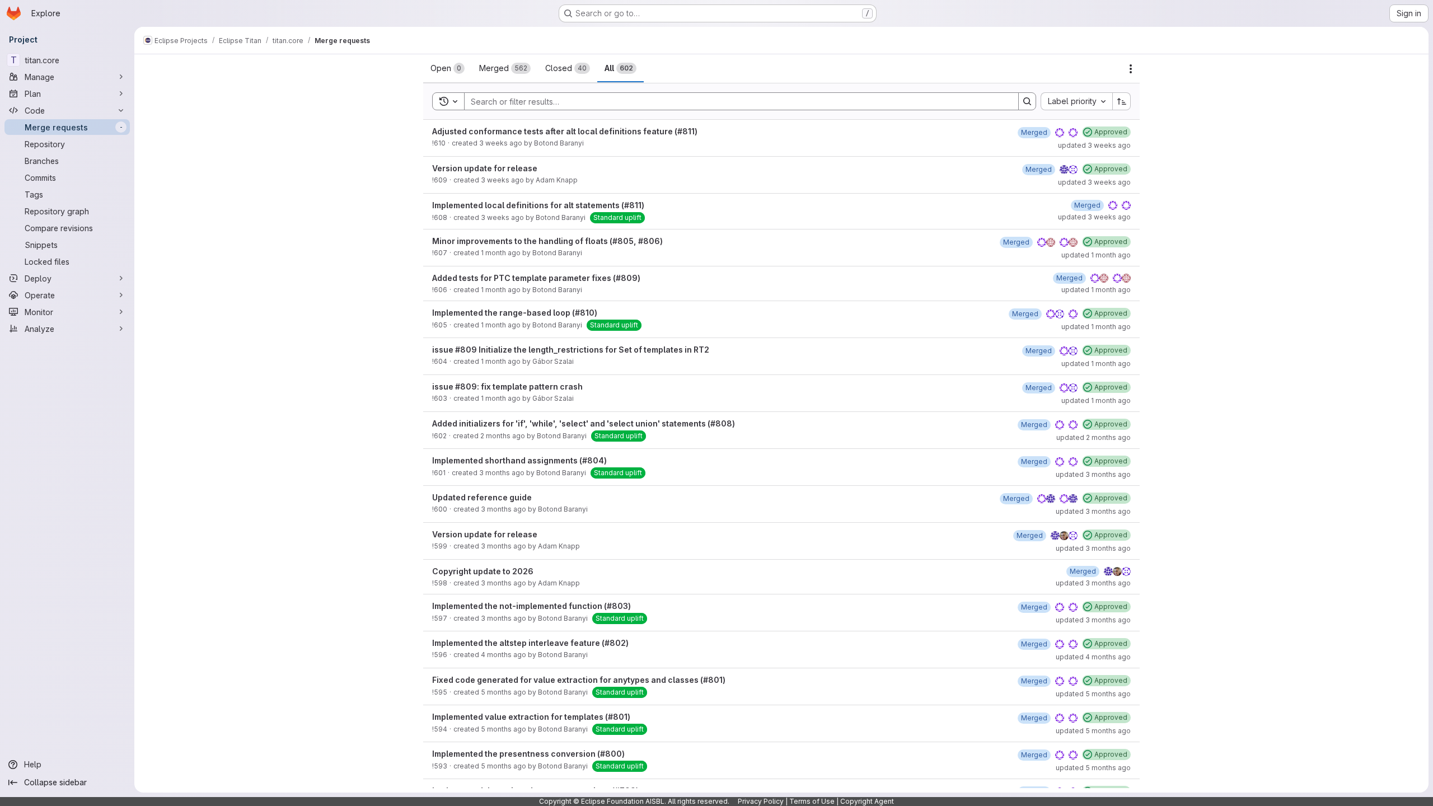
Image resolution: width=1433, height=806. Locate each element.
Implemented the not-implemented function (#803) (531, 606)
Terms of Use (812, 801)
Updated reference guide (482, 497)
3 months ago (502, 472)
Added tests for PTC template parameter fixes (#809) (536, 278)
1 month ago (501, 253)
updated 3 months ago (1093, 474)
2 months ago (502, 436)
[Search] (1027, 101)
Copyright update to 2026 (482, 571)
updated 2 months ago (1093, 437)
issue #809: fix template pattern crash (507, 386)
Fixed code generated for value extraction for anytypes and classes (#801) (578, 680)
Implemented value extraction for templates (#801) (531, 716)
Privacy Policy (761, 801)
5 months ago (503, 692)
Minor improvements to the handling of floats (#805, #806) (547, 241)
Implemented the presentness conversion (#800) (528, 753)
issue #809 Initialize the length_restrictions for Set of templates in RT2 (570, 349)
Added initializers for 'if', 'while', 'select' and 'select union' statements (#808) (583, 423)
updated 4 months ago (1093, 657)
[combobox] (1076, 101)
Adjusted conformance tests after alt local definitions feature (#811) (564, 131)
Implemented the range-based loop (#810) (514, 312)
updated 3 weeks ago (1094, 145)
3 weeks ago (500, 143)
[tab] (447, 68)
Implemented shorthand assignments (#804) (519, 460)
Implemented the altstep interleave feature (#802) (530, 643)
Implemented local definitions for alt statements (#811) (538, 205)
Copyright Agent (867, 801)
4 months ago (503, 654)
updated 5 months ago (1093, 694)
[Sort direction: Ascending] (1122, 101)
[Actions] (1131, 69)
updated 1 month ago (1096, 255)
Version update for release (484, 168)
